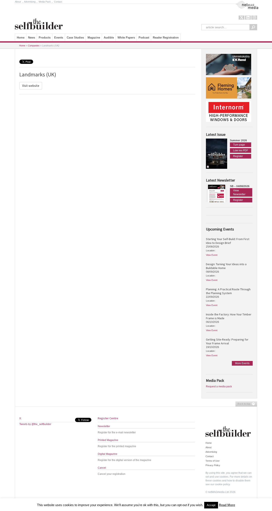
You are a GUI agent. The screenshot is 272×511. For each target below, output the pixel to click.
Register (238, 156)
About (18, 1)
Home (20, 37)
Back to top (242, 404)
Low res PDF (240, 150)
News (31, 37)
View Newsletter (239, 192)
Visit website (30, 86)
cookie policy (222, 484)
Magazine (94, 37)
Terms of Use (212, 460)
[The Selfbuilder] (39, 17)
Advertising (29, 1)
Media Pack (45, 1)
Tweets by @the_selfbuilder (35, 424)
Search (253, 27)
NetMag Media (243, 2)
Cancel (102, 467)
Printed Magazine (108, 440)
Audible (109, 37)
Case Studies (75, 37)
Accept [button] (211, 505)
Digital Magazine (107, 453)
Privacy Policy (212, 465)
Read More (227, 505)
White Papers (126, 37)
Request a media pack (219, 386)
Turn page (239, 144)
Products (45, 37)
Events (58, 37)
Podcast (144, 37)
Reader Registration (166, 37)
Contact (58, 1)
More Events (242, 363)
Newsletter (104, 426)
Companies (34, 45)
